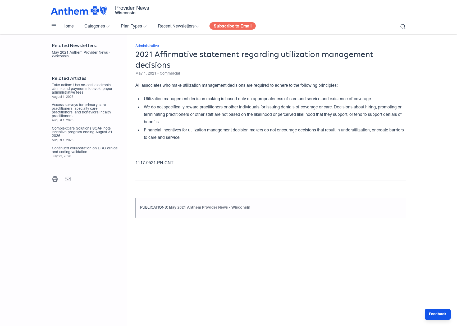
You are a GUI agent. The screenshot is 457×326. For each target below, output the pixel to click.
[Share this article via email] (68, 179)
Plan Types (131, 26)
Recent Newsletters (176, 26)
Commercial (170, 74)
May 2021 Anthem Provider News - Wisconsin (81, 54)
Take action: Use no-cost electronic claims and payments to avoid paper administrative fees (82, 89)
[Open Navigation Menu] (54, 25)
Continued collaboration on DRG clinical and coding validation (85, 150)
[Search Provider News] (403, 27)
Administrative (147, 46)
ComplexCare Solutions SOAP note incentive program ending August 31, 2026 (82, 132)
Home (68, 26)
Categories (94, 26)
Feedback (437, 314)
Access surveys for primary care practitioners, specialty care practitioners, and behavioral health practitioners (81, 110)
